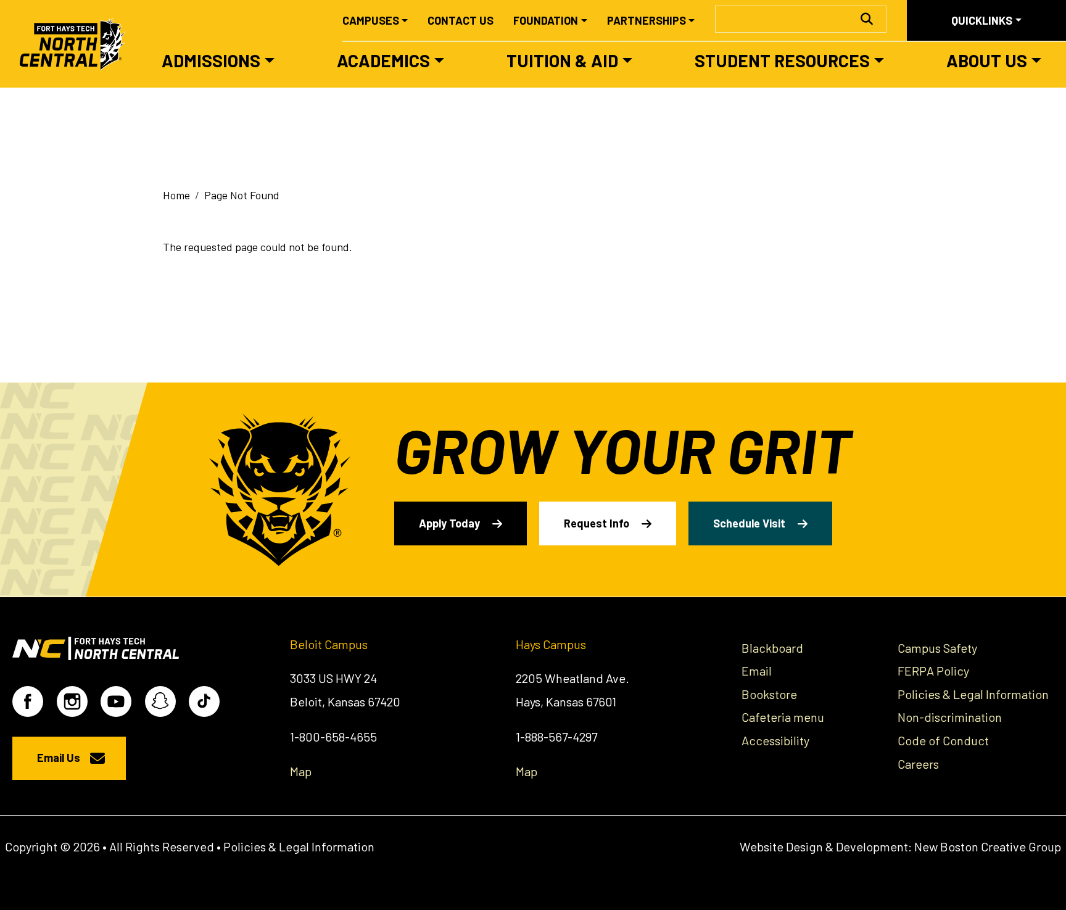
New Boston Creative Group (987, 846)
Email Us (58, 757)
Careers (918, 763)
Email (757, 670)
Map (301, 771)
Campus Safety (937, 647)
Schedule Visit (749, 523)
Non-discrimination (950, 716)
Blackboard (772, 647)
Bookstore (769, 694)
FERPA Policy (933, 670)
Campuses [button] (370, 20)
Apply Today (449, 523)
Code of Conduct (943, 740)
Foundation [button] (545, 20)
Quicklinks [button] (981, 20)
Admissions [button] (211, 60)
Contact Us (461, 20)
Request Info (596, 523)
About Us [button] (986, 60)
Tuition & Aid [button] (562, 60)
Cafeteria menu (783, 716)
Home (176, 195)
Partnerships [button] (646, 20)
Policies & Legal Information (973, 694)
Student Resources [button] (782, 60)
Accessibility (775, 740)
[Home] (78, 44)
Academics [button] (383, 60)
